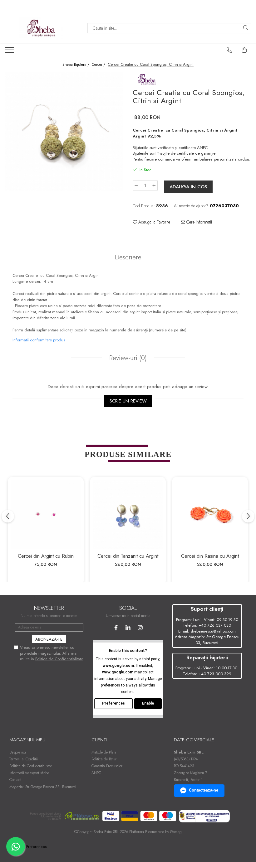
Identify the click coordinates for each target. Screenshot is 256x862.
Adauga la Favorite (153, 222)
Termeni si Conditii (23, 759)
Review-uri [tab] (127, 358)
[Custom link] (10, 51)
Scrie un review (128, 400)
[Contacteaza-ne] (229, 50)
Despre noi (17, 752)
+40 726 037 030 (215, 625)
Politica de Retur (103, 759)
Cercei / (99, 64)
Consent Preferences (29, 847)
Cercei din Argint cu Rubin (46, 556)
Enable (148, 703)
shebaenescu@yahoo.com (213, 631)
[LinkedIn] (128, 627)
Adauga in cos (188, 186)
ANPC (96, 773)
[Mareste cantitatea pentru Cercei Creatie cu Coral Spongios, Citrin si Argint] (154, 185)
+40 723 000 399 (215, 674)
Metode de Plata (103, 752)
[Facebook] (116, 627)
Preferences (113, 703)
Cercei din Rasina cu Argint (210, 556)
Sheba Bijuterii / (76, 64)
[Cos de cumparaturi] (244, 50)
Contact (15, 780)
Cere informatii (198, 222)
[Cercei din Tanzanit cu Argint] (128, 514)
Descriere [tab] (128, 257)
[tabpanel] (64, 131)
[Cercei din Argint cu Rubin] (46, 514)
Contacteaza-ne (203, 790)
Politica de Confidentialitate (59, 659)
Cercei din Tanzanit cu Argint (127, 556)
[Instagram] (140, 627)
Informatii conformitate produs (38, 340)
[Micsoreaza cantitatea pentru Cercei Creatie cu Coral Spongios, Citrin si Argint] (136, 185)
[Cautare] (245, 28)
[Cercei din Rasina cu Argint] (210, 514)
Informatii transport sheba (29, 773)
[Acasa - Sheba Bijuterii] (41, 28)
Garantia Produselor (106, 766)
